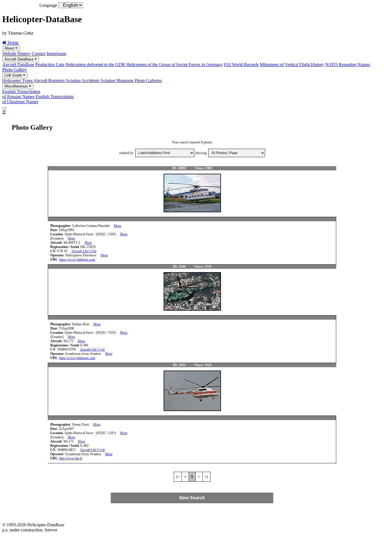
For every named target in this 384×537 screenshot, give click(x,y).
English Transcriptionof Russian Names (21, 94)
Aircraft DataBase (19, 59)
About (9, 48)
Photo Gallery (14, 69)
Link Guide (13, 75)
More (117, 226)
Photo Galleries (148, 80)
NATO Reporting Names (347, 64)
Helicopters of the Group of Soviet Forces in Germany (174, 64)
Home (12, 42)
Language (48, 5)
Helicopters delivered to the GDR (95, 64)
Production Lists (49, 64)
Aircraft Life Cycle (83, 251)
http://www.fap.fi (70, 458)
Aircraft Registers (49, 80)
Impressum (56, 53)
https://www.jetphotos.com (77, 259)
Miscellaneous (16, 86)
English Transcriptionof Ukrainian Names (38, 99)
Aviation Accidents (82, 80)
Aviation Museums (117, 80)
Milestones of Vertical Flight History (292, 64)
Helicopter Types (17, 80)
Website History (16, 53)
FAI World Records (241, 64)
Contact (39, 53)
